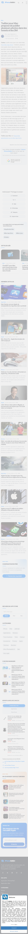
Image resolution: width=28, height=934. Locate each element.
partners (10, 901)
